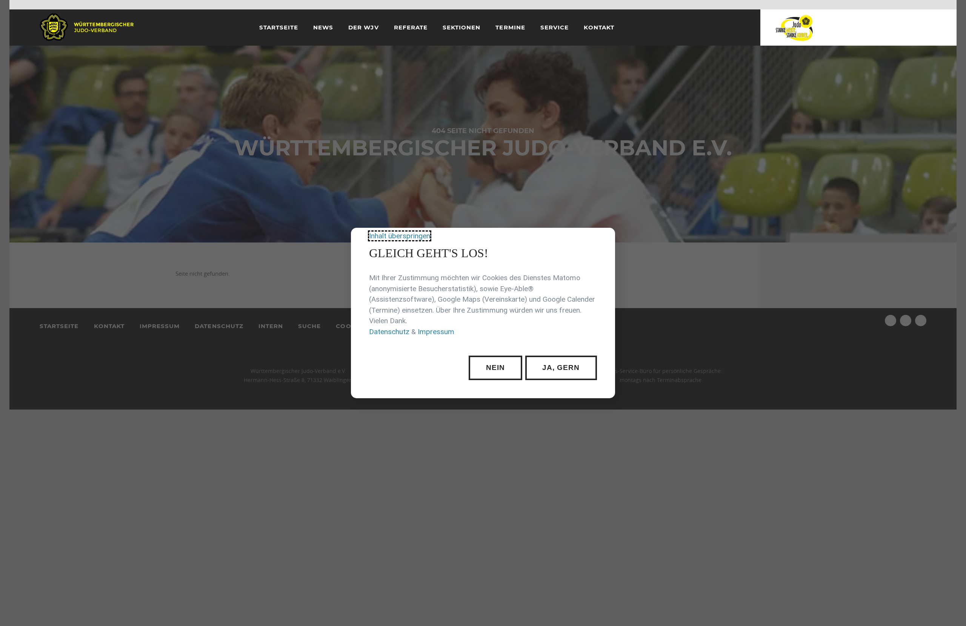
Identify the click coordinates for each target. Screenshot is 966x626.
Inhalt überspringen (399, 236)
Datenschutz (389, 331)
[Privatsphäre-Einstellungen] (603, 239)
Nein (495, 367)
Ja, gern (561, 367)
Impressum (436, 331)
